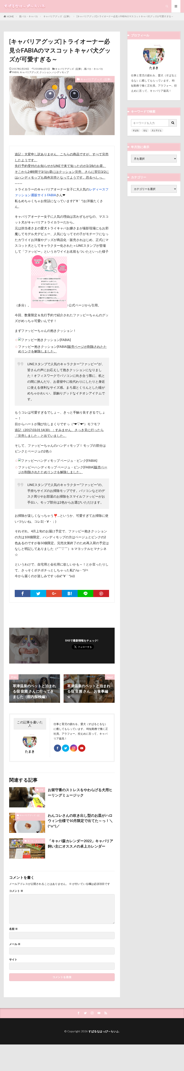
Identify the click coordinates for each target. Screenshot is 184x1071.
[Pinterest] (101, 593)
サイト (13, 959)
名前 (13, 928)
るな (145, 130)
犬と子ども (157, 130)
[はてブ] (69, 593)
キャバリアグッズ (29, 72)
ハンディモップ (60, 72)
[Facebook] (22, 593)
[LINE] (85, 593)
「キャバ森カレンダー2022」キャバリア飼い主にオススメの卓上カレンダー (80, 843)
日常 (41, 790)
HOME (10, 16)
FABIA (15, 72)
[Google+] (54, 593)
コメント (16, 890)
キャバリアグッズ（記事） (57, 16)
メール (14, 944)
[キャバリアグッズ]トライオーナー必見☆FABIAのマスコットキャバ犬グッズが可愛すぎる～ (125, 16)
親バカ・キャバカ (28, 16)
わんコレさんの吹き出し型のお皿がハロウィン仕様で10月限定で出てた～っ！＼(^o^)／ (80, 820)
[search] (173, 123)
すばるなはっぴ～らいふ (103, 1031)
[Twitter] (38, 593)
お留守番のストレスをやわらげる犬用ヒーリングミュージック (80, 792)
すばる (136, 130)
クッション (45, 72)
